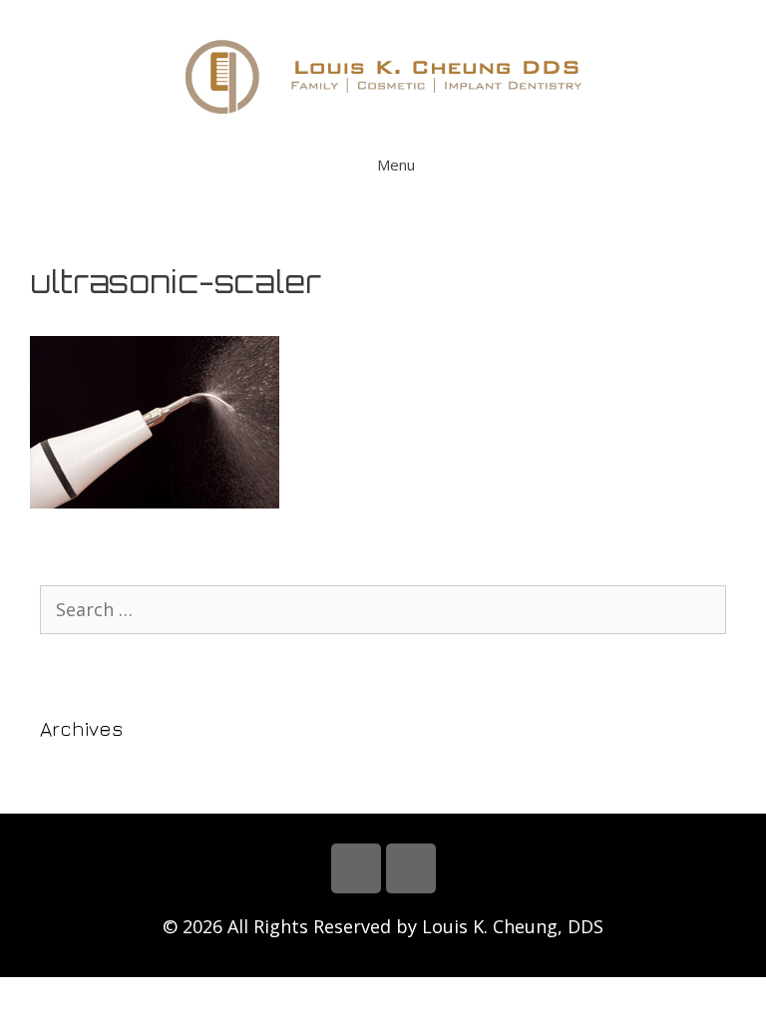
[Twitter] (411, 868)
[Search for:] (383, 609)
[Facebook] (356, 868)
